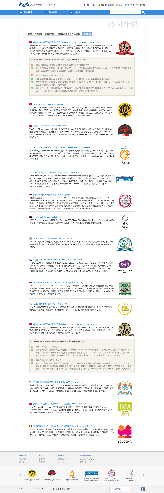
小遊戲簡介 (76, 34)
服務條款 (56, 489)
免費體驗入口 (63, 459)
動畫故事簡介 (50, 34)
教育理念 (38, 34)
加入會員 (86, 5)
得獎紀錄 (87, 34)
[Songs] (51, 12)
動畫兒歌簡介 (63, 34)
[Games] (75, 12)
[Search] (143, 12)
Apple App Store (88, 459)
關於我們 (22, 459)
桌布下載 (61, 462)
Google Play (86, 462)
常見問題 (42, 459)
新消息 (21, 462)
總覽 (30, 34)
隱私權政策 (66, 489)
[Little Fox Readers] (25, 12)
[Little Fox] (24, 4)
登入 (94, 5)
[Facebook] (143, 489)
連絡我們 (42, 462)
